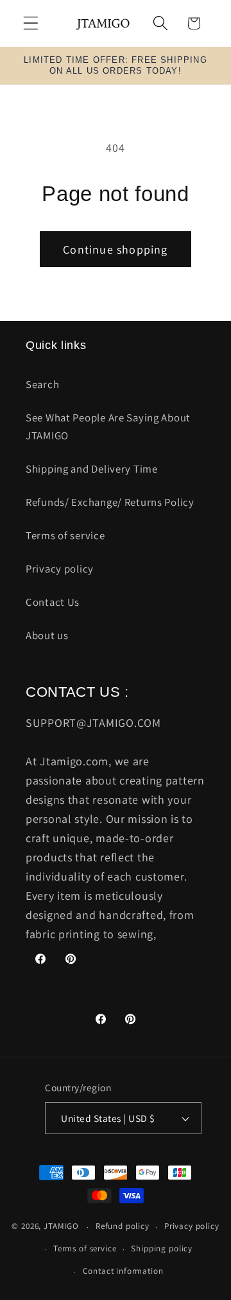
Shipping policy (162, 1248)
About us (47, 635)
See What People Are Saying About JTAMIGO (108, 426)
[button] (31, 23)
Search (42, 384)
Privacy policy (60, 569)
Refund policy (123, 1226)
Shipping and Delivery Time (92, 469)
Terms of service (65, 535)
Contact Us (53, 602)
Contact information (123, 1270)
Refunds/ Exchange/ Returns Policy (110, 502)
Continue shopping (115, 249)
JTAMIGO (61, 1226)
